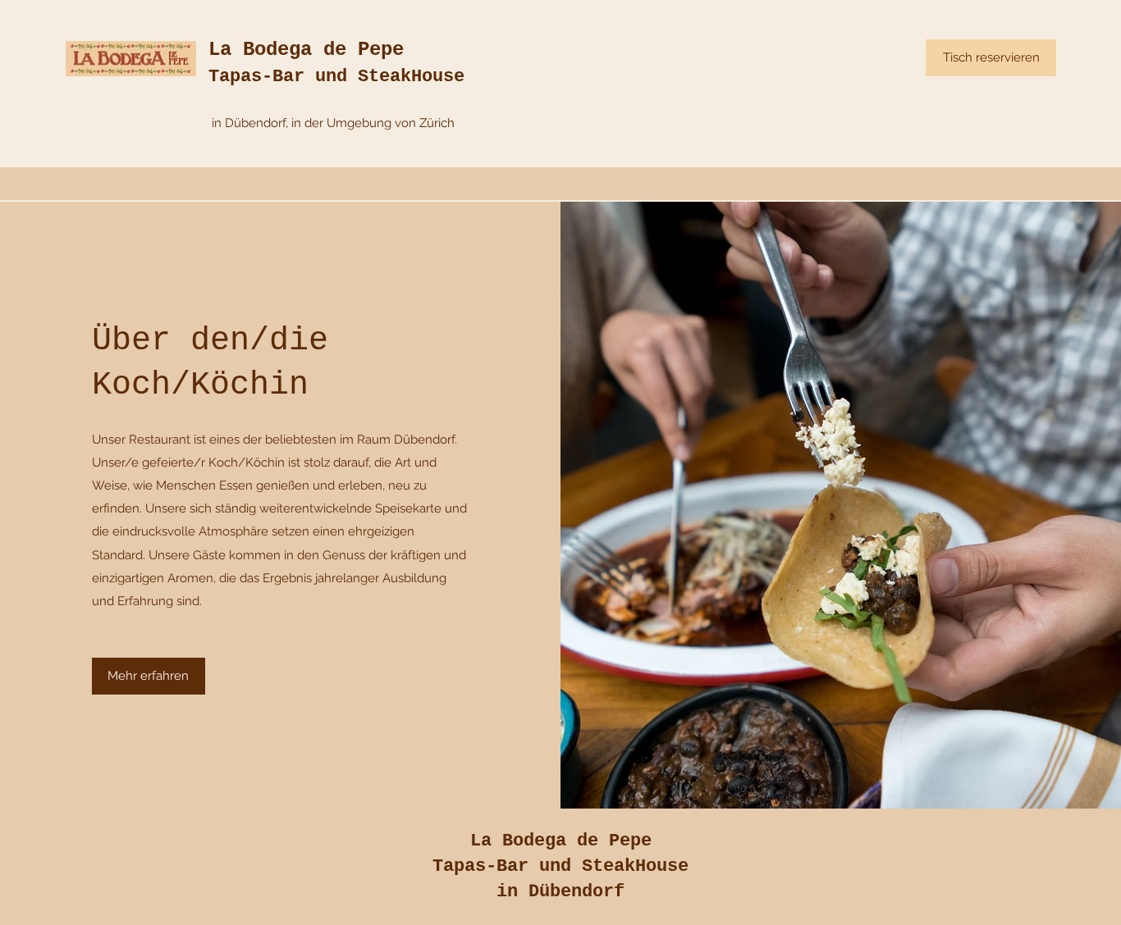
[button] (148, 676)
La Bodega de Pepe (306, 50)
